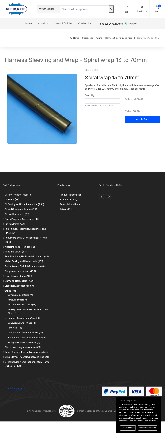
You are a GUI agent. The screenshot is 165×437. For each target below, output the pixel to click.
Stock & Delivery (68, 199)
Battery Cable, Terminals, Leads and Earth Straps (28, 311)
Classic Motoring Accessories (23, 347)
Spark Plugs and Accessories (22, 219)
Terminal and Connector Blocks (25, 332)
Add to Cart (142, 119)
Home (28, 23)
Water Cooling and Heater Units (24, 261)
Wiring (11, 291)
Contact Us (84, 23)
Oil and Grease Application (21, 209)
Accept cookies (128, 428)
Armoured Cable (18, 300)
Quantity (89, 95)
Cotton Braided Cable (20, 295)
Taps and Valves (16, 251)
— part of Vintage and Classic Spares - (94, 411)
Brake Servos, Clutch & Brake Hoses (25, 266)
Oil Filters (12, 199)
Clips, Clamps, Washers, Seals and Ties (27, 357)
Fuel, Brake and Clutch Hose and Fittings (26, 239)
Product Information (71, 194)
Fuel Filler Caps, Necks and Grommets (27, 256)
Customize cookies (147, 428)
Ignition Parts (15, 224)
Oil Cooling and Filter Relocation (24, 204)
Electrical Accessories (19, 285)
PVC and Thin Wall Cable (22, 304)
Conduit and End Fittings (22, 323)
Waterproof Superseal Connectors (27, 337)
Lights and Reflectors (19, 281)
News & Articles (63, 23)
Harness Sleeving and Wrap (24, 318)
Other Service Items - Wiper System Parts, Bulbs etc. (27, 364)
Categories (48, 9)
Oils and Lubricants (17, 214)
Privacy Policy (67, 209)
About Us (43, 23)
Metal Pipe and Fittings (20, 247)
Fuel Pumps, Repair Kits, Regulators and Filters (25, 231)
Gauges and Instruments (20, 271)
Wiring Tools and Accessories (24, 342)
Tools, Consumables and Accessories (27, 352)
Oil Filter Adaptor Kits (18, 194)
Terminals (15, 328)
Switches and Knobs (18, 276)
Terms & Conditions (70, 204)
